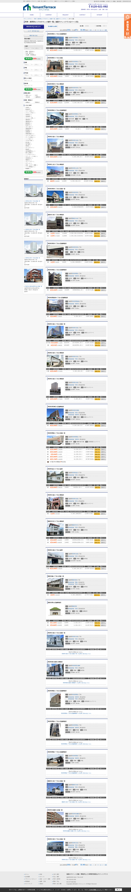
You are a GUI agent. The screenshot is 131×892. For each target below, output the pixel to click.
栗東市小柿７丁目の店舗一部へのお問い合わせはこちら (76, 802)
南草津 (77, 276)
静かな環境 (29, 152)
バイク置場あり (30, 166)
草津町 (77, 410)
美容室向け (29, 158)
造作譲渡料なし (30, 151)
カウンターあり (30, 135)
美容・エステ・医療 (32, 165)
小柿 (77, 218)
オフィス (29, 163)
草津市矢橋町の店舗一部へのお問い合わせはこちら (76, 831)
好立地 (28, 142)
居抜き (41, 883)
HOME (32, 15)
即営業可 (29, 130)
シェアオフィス (30, 154)
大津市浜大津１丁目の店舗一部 (32, 201)
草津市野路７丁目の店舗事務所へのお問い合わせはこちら (76, 773)
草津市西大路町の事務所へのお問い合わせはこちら (76, 682)
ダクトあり (29, 126)
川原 (77, 356)
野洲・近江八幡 (57, 883)
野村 (77, 37)
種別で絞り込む (34, 35)
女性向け (29, 114)
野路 (77, 273)
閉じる (118, 889)
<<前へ (91, 30)
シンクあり (29, 139)
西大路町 (78, 665)
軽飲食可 (29, 123)
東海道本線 (71, 40)
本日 (36, 95)
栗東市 (74, 218)
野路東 (77, 301)
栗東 (76, 582)
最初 (106, 30)
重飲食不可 (29, 121)
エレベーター (30, 161)
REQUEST (66, 15)
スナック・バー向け (32, 156)
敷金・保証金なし (30, 51)
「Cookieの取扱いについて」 (95, 889)
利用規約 (27, 881)
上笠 (77, 168)
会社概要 (27, 876)
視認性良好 (29, 128)
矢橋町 (77, 813)
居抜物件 (29, 116)
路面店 (28, 149)
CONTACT (82, 15)
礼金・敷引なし (30, 53)
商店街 (28, 146)
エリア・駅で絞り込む (33, 31)
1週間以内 (38, 97)
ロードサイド (30, 147)
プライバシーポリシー (31, 879)
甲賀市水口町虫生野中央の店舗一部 (33, 286)
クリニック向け (30, 112)
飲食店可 (29, 109)
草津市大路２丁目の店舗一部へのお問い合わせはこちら (76, 653)
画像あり (28, 102)
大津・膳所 (56, 874)
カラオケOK (30, 140)
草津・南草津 (56, 879)
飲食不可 (29, 125)
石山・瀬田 (56, 876)
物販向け (29, 159)
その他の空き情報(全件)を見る (57, 461)
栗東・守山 (56, 881)
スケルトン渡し (30, 118)
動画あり (37, 102)
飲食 (41, 874)
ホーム (27, 874)
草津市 (74, 37)
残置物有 (29, 132)
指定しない (29, 95)
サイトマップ (28, 883)
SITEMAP (99, 15)
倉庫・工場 (43, 881)
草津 (76, 40)
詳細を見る (97, 50)
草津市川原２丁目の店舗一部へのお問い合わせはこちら (76, 859)
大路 (77, 140)
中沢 (77, 525)
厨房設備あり (30, 133)
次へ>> (102, 30)
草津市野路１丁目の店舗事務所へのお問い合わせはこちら (76, 713)
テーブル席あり (30, 137)
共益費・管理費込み (31, 55)
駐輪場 (28, 168)
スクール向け (30, 111)
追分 (77, 472)
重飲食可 (29, 119)
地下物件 (29, 144)
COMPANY (49, 15)
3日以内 (28, 97)
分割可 (28, 107)
